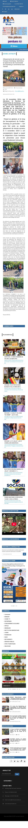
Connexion (17, 9)
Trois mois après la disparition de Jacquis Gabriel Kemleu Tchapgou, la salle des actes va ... (13, 446)
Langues (20, 6)
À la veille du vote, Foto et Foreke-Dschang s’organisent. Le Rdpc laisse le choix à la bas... (13, 418)
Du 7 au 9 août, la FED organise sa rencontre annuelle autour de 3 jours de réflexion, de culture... (18, 717)
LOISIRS (6, 632)
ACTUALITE (12, 54)
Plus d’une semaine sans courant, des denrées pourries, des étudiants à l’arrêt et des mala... (13, 502)
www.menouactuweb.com (10, 803)
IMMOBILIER (7, 628)
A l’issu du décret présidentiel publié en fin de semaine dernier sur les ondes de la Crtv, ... (18, 730)
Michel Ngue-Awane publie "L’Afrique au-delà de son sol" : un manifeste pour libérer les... (18, 698)
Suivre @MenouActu (19, 91)
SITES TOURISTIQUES (9, 644)
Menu (14, 46)
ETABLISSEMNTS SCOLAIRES (11, 623)
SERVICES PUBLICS (9, 641)
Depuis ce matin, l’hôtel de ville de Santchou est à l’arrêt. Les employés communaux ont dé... (13, 362)
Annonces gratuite (7, 3)
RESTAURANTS (8, 639)
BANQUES (6, 616)
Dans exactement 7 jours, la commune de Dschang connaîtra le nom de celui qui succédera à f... (13, 474)
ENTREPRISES (7, 621)
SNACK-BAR (7, 646)
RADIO (6, 637)
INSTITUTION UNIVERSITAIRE (11, 630)
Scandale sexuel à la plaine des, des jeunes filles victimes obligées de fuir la (18, 740)
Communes (7, 614)
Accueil (5, 54)
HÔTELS (6, 625)
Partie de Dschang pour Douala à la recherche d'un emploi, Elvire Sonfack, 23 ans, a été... (18, 749)
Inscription (5, 11)
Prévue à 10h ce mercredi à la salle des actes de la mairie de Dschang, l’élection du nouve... (13, 390)
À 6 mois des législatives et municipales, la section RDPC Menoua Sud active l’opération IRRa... (18, 707)
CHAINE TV (7, 619)
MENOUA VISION (7, 685)
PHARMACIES (7, 634)
